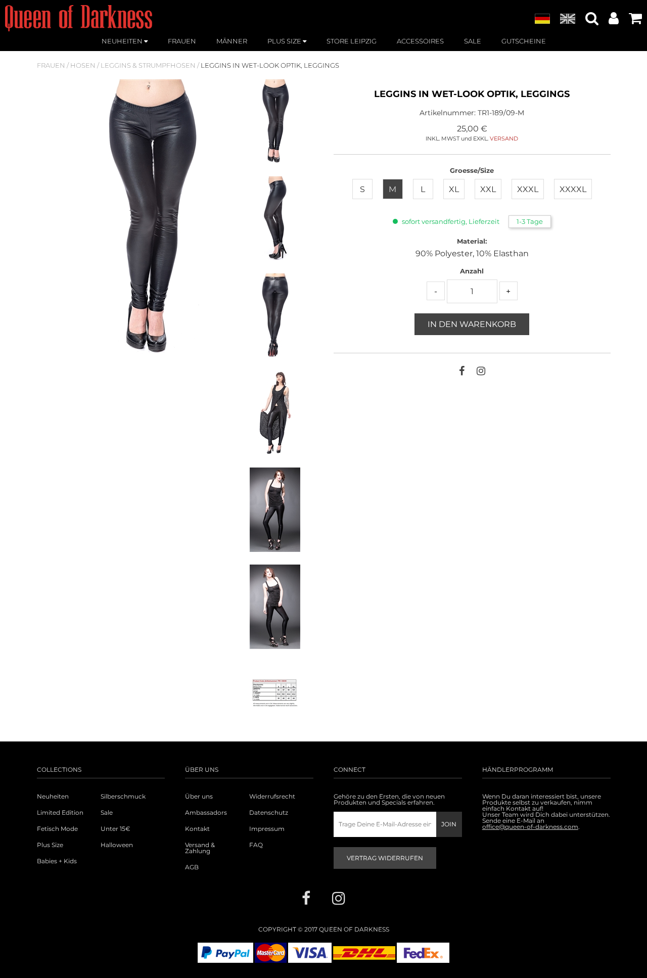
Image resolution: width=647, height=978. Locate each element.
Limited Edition (60, 813)
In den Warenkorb (472, 324)
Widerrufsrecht (272, 797)
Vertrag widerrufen (385, 858)
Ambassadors (206, 813)
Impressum (267, 829)
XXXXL (573, 189)
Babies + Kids (57, 861)
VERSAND (504, 138)
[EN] (567, 19)
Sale (107, 813)
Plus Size (50, 845)
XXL (488, 189)
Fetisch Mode (57, 829)
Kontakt (197, 829)
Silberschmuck (123, 797)
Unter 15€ (115, 829)
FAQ (256, 845)
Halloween (117, 845)
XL (454, 189)
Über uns (199, 797)
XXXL (527, 189)
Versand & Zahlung (200, 848)
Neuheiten (53, 797)
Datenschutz (268, 813)
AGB (192, 867)
